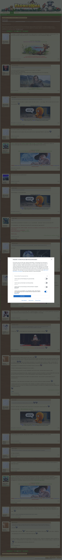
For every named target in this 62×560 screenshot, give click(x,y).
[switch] (46, 279)
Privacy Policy (38, 300)
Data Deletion (24, 300)
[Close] (52, 260)
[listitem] (31, 276)
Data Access (31, 300)
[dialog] (31, 280)
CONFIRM (22, 296)
